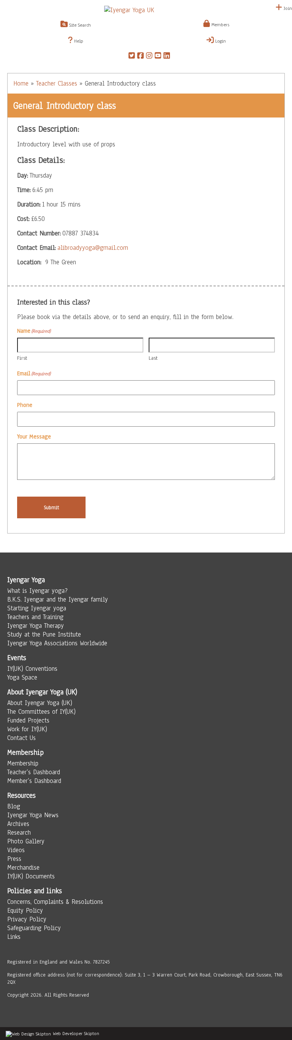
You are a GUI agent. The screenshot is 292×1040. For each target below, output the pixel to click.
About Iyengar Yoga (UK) (39, 703)
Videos (16, 850)
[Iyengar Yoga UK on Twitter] (132, 57)
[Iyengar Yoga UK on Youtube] (158, 57)
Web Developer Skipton (76, 1033)
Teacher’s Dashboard (33, 772)
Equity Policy (25, 910)
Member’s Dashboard (34, 780)
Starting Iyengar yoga (36, 608)
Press (14, 858)
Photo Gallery (25, 841)
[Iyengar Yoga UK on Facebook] (140, 57)
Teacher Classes (56, 83)
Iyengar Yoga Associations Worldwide (57, 643)
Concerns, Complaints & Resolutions (55, 901)
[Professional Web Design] (28, 1033)
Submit (51, 507)
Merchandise (23, 867)
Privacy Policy (26, 919)
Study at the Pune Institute (44, 634)
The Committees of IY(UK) (41, 711)
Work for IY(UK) (27, 729)
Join (287, 8)
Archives (18, 823)
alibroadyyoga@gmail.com (92, 247)
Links (14, 936)
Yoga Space (22, 677)
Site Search (79, 25)
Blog (13, 806)
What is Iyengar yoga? (37, 590)
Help (78, 41)
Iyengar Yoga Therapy (35, 625)
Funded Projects (28, 720)
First (22, 358)
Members (219, 25)
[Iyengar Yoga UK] (146, 10)
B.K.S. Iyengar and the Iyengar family (57, 599)
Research (19, 832)
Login (220, 41)
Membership (22, 763)
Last (153, 358)
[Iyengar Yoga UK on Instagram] (149, 57)
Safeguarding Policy (34, 928)
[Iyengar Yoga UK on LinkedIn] (166, 57)
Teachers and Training (35, 617)
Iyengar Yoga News (33, 815)
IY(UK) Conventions (32, 668)
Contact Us (21, 738)
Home (21, 83)
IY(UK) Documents (31, 876)
